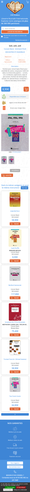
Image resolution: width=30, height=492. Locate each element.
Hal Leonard (8, 62)
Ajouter (26, 89)
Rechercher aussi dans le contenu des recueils (15, 36)
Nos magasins (15, 463)
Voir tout (24, 188)
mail (16, 480)
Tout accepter (11, 487)
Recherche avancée (21, 40)
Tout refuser (21, 487)
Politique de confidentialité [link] (20, 489)
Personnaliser (8, 489)
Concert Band (9, 49)
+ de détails (15, 170)
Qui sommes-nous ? (15, 467)
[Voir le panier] (27, 2)
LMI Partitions (15, 15)
